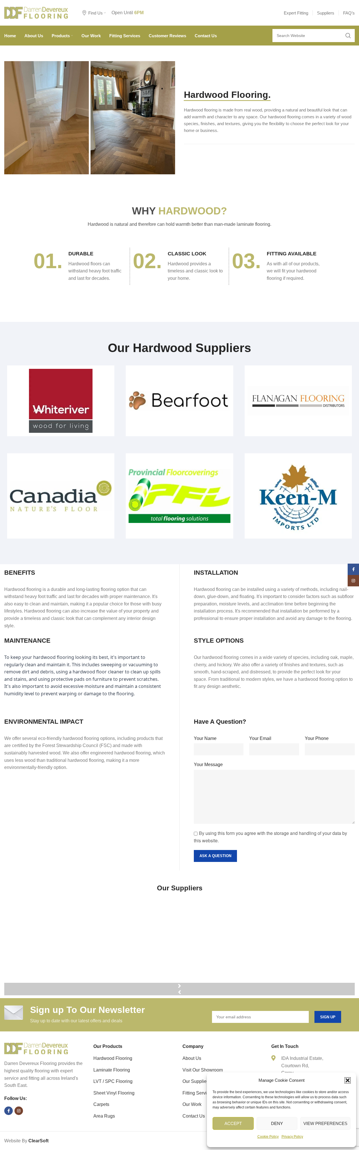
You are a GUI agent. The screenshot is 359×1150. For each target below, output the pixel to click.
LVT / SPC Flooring (113, 1081)
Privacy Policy (292, 1137)
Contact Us (193, 1116)
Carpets (101, 1104)
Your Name (205, 738)
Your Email (260, 738)
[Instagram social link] (18, 1110)
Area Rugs (104, 1116)
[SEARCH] (348, 35)
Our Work (191, 1104)
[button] (347, 1080)
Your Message (208, 764)
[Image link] (36, 1048)
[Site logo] (36, 12)
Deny (277, 1123)
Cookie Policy (268, 1137)
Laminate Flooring (111, 1070)
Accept (233, 1123)
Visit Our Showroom (202, 1070)
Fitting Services (198, 1093)
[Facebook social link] (8, 1110)
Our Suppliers (196, 1081)
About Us (191, 1058)
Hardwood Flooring (112, 1058)
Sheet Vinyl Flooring (114, 1093)
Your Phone (317, 738)
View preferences (325, 1123)
